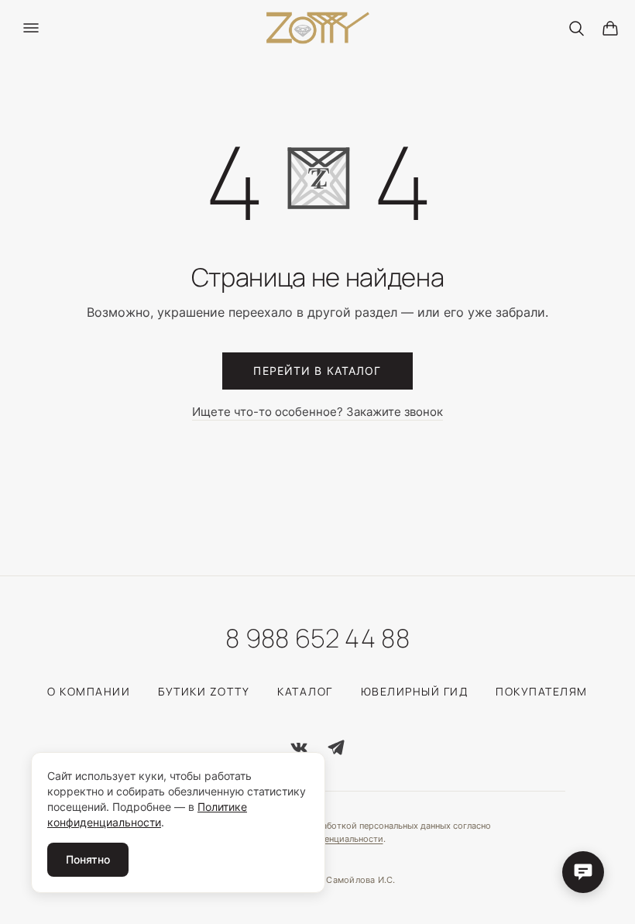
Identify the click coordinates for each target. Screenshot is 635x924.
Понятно (88, 859)
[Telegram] (336, 747)
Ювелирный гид (415, 691)
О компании (88, 691)
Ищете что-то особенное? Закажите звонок (317, 412)
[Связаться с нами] (583, 872)
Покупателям (542, 691)
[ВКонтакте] (298, 747)
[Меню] (30, 27)
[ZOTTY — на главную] (317, 28)
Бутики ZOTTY (203, 691)
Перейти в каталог (317, 370)
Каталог (305, 691)
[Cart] (610, 28)
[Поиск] (576, 28)
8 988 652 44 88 (317, 638)
